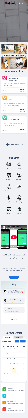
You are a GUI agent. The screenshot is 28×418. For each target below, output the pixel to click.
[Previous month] (21, 341)
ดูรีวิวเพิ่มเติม (14, 319)
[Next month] (24, 341)
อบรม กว (17, 337)
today (17, 341)
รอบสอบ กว (7, 337)
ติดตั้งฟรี (13, 277)
